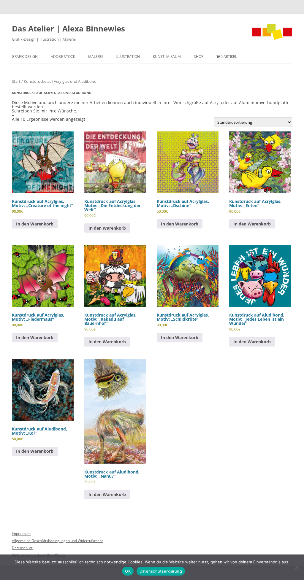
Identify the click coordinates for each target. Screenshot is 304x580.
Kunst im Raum (167, 56)
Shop (198, 56)
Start (16, 81)
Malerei (95, 56)
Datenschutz (22, 547)
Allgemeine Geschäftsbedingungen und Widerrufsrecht (57, 540)
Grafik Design (25, 56)
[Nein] (297, 567)
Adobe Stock (63, 56)
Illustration (128, 56)
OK (128, 571)
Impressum (21, 533)
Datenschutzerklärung (161, 571)
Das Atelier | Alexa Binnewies (68, 28)
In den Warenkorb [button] (34, 224)
